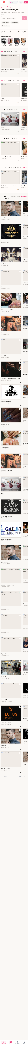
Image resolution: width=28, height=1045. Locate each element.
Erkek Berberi (15, 22)
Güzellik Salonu (5, 25)
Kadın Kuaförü (5, 22)
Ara (24, 18)
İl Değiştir (9, 7)
